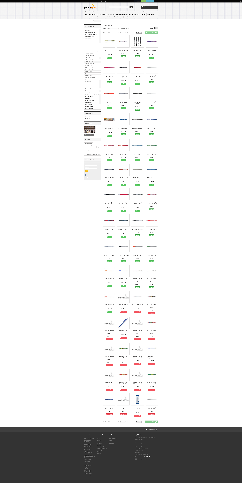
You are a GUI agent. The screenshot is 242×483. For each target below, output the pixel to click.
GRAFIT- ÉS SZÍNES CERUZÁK (92, 51)
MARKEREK (88, 57)
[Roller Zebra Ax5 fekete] (109, 374)
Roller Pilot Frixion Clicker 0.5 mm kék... (109, 407)
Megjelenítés (122, 28)
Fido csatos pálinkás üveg (90, 148)
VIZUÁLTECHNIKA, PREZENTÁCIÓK (92, 17)
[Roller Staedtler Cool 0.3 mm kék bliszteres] (137, 399)
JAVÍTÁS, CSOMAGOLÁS (96, 12)
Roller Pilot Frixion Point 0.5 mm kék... (151, 127)
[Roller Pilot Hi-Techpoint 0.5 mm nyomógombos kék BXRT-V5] (151, 348)
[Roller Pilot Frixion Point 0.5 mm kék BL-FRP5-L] (151, 119)
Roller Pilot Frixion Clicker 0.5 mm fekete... (123, 76)
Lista (157, 29)
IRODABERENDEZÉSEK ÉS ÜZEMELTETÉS (122, 14)
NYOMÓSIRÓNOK (89, 59)
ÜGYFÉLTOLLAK (89, 67)
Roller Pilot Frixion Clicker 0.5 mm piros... (137, 76)
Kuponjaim (111, 443)
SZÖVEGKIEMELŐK (90, 63)
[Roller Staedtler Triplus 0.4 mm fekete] (123, 246)
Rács (155, 29)
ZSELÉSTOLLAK (89, 69)
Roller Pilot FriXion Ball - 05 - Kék (123, 279)
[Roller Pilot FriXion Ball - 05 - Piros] (109, 296)
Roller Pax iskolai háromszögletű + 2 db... (109, 128)
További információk (150, 1)
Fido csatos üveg (96, 154)
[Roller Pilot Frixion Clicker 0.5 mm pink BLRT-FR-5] (109, 67)
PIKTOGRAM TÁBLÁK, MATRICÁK (108, 17)
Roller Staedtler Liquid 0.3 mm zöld (152, 101)
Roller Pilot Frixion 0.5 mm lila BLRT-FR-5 (152, 50)
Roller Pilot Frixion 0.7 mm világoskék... (123, 127)
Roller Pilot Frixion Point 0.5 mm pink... (109, 153)
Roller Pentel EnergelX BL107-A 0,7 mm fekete (123, 229)
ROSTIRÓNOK (89, 75)
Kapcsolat (99, 441)
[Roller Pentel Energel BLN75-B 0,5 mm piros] (109, 220)
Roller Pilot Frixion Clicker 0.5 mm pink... (109, 75)
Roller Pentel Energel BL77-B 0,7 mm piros (152, 202)
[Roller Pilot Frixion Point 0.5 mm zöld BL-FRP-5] (151, 145)
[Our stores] (92, 129)
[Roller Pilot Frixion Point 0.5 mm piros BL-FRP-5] (123, 145)
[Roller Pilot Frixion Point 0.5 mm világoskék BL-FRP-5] (137, 145)
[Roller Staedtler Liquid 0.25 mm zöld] (151, 67)
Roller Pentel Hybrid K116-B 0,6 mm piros (152, 228)
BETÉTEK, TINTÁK (90, 44)
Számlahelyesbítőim (113, 438)
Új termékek (99, 438)
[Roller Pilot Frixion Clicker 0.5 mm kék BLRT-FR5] (109, 399)
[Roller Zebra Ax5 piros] (123, 399)
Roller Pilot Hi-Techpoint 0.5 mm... (151, 357)
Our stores (88, 123)
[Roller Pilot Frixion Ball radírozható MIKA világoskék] (109, 348)
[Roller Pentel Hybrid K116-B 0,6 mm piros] (151, 220)
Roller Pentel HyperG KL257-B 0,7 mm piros (123, 203)
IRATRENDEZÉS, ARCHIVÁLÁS (108, 12)
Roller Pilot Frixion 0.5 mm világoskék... (123, 331)
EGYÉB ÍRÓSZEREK (90, 71)
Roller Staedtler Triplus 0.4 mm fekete (123, 254)
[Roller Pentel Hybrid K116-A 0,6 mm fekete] (137, 220)
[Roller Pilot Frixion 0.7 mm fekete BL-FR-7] (137, 93)
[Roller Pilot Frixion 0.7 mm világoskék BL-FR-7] (123, 119)
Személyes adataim (113, 441)
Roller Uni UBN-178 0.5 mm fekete (123, 101)
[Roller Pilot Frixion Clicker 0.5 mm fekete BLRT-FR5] (123, 67)
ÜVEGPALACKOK (136, 17)
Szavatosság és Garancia (102, 450)
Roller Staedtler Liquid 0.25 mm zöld (152, 75)
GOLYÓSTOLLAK (89, 49)
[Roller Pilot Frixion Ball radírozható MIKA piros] (151, 322)
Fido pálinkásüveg (88, 154)
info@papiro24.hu (143, 459)
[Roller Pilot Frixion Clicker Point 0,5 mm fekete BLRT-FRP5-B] (151, 270)
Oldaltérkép (99, 453)
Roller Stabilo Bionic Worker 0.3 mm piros (123, 305)
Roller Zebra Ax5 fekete (109, 383)
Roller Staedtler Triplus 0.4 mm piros (137, 254)
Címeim (110, 440)
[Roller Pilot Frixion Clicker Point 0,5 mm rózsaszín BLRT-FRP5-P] (137, 270)
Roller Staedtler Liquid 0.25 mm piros (152, 407)
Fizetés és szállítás (100, 446)
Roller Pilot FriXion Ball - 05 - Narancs (109, 279)
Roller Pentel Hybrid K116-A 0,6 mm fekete (137, 228)
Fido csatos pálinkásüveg (90, 152)
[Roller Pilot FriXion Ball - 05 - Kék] (123, 270)
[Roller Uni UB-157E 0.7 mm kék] (137, 169)
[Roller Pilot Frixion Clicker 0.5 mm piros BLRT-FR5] (137, 67)
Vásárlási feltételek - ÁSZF (102, 448)
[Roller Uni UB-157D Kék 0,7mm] (151, 169)
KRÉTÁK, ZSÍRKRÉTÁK (90, 55)
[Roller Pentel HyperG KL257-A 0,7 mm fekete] (109, 194)
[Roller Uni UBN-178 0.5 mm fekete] (123, 93)
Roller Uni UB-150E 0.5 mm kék (109, 178)
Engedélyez (143, 1)
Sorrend (104, 28)
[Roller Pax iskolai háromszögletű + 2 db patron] (109, 119)
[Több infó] (95, 146)
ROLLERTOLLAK (89, 61)
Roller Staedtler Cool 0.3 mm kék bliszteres (137, 408)
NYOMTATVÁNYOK (136, 14)
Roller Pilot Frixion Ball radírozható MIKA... (151, 306)
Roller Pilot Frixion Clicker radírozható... (138, 357)
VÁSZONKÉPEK (119, 17)
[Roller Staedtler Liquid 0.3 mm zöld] (151, 93)
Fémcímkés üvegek (89, 108)
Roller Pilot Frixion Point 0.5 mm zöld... (151, 153)
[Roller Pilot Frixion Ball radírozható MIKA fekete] (151, 296)
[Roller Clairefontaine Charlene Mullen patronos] (137, 41)
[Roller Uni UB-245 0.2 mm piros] (109, 93)
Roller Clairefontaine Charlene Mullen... (137, 49)
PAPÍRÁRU (143, 14)
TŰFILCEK (88, 73)
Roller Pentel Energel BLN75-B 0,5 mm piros (109, 229)
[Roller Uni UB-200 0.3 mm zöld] (137, 296)
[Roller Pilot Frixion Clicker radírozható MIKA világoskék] (137, 374)
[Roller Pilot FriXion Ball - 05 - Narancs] (109, 270)
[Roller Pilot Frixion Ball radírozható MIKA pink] (137, 322)
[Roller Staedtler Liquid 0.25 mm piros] (151, 399)
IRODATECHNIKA (138, 12)
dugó (98, 147)
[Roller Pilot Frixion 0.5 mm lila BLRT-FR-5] (151, 41)
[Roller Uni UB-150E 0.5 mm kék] (109, 169)
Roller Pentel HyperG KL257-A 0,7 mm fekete (109, 203)
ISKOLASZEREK (152, 12)
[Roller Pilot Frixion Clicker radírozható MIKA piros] (123, 374)
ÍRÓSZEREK (145, 12)
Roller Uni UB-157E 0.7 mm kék (137, 178)
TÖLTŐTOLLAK (89, 65)
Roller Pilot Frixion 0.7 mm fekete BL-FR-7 (137, 102)
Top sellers (99, 440)
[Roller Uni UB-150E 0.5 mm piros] (123, 169)
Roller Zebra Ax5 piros (123, 407)
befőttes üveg (87, 150)
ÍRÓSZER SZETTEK (90, 53)
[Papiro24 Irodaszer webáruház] (95, 6)
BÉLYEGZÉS (87, 12)
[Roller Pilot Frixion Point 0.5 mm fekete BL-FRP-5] (137, 119)
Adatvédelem (88, 116)
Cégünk (98, 451)
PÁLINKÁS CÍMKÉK (128, 17)
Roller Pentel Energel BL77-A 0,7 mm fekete (138, 203)
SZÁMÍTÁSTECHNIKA (151, 14)
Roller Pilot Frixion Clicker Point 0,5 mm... (137, 280)
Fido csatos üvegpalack (89, 145)
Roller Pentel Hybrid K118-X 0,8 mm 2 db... (109, 50)
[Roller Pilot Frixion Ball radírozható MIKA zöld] (123, 348)
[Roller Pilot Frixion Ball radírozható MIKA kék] (109, 322)
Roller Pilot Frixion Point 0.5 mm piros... (123, 153)
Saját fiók (112, 435)
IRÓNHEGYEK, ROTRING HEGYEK (90, 78)
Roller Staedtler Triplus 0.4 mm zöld (151, 254)
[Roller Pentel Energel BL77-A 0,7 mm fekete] (137, 194)
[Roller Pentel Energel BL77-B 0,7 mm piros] (151, 194)
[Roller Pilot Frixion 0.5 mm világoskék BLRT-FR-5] (123, 322)
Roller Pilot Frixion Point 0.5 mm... (137, 153)
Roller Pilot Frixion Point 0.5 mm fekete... (137, 127)
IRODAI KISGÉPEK (130, 12)
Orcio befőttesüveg (88, 143)
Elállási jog (88, 118)
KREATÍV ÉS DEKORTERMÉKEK (91, 14)
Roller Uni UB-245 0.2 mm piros (109, 101)
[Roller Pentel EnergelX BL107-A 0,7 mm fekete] (123, 220)
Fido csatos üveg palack (89, 147)
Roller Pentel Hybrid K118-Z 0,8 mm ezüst (109, 254)
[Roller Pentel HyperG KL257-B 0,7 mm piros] (123, 194)
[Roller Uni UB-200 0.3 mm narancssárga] (123, 41)
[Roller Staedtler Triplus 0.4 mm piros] (137, 246)
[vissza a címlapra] (85, 21)
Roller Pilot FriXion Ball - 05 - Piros (109, 305)
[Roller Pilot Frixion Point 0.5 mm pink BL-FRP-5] (109, 145)
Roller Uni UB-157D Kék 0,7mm (151, 178)
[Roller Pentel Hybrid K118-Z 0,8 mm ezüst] (109, 246)
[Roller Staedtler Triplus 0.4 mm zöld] (151, 246)
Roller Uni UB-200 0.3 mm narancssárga (123, 49)
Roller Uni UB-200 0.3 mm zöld (137, 305)
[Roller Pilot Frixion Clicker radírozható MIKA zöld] (151, 374)
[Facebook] (85, 175)
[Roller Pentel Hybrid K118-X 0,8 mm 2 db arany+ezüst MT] (109, 41)
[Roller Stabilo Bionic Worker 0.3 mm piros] (123, 296)
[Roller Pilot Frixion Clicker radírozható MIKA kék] (137, 348)
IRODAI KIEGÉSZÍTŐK (120, 12)
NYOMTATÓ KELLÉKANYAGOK (105, 14)
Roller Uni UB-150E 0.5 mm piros (123, 178)
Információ (89, 113)
